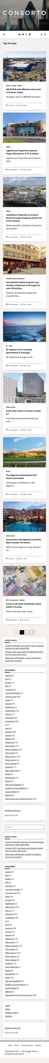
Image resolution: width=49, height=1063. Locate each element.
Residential (10, 777)
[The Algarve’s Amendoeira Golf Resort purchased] (24, 452)
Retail (19, 86)
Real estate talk (11, 770)
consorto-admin (13, 170)
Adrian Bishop (12, 620)
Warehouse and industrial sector (19, 799)
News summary (11, 749)
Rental (22, 600)
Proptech (9, 767)
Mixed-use (9, 742)
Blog (7, 679)
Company (9, 689)
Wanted (8, 795)
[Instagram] (26, 34)
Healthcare (9, 707)
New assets (10, 746)
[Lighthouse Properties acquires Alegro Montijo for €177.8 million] (24, 128)
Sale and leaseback (13, 784)
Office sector (10, 407)
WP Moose (19, 1054)
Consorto (11, 105)
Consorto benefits (12, 693)
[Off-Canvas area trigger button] (4, 34)
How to (8, 714)
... (41, 96)
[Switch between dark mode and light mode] (41, 34)
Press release (10, 763)
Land (10, 346)
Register (8, 1016)
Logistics (8, 732)
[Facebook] (19, 34)
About (7, 1009)
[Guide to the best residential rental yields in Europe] (24, 581)
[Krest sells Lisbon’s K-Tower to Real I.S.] (24, 388)
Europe (13, 86)
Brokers (8, 682)
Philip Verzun (10, 760)
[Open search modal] (45, 34)
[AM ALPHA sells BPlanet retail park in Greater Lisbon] (24, 66)
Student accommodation (15, 279)
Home (7, 1005)
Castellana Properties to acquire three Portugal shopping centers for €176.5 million (24, 217)
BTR (7, 600)
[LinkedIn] (29, 34)
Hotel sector (10, 536)
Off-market (9, 753)
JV (7, 346)
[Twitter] (23, 34)
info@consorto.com (13, 810)
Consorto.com (11, 696)
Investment (14, 600)
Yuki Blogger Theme (29, 1051)
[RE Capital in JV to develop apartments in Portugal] (24, 327)
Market (8, 739)
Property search (11, 1012)
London (8, 735)
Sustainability (11, 792)
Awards (8, 675)
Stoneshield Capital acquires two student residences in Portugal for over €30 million (23, 285)
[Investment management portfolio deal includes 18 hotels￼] (24, 517)
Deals (8, 86)
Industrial (9, 718)
